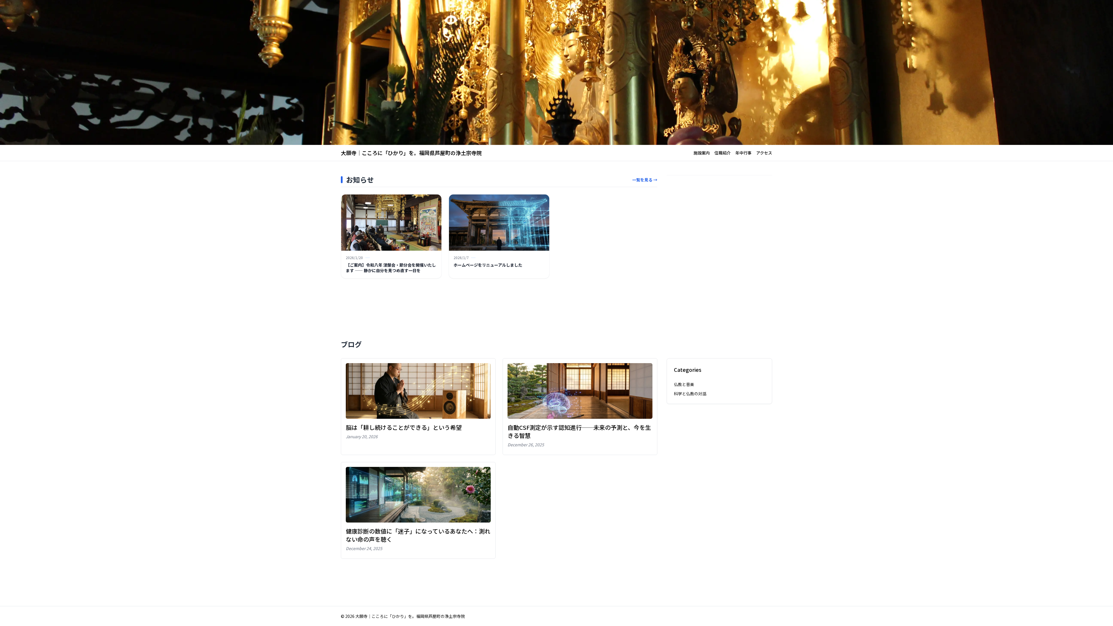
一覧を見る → (644, 180)
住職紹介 (722, 153)
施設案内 (702, 153)
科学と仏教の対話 (690, 393)
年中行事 (743, 153)
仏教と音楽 (684, 384)
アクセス (764, 153)
